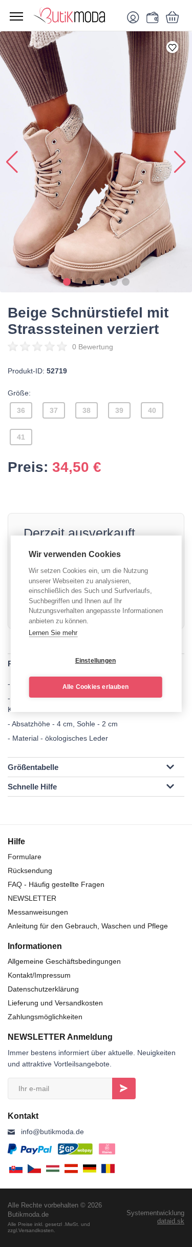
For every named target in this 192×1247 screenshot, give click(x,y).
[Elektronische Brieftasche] (151, 17)
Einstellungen (95, 660)
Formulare (24, 857)
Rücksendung (30, 870)
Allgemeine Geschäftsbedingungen (64, 961)
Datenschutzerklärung (43, 989)
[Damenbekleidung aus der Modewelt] (75, 15)
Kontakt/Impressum (39, 975)
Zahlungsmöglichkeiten (45, 1017)
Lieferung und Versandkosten (55, 1003)
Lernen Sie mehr (53, 633)
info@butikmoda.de (52, 1131)
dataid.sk (170, 1221)
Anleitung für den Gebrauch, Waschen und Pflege (88, 926)
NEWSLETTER (32, 898)
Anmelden (124, 1088)
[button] (67, 282)
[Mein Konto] (135, 17)
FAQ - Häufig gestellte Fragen (56, 884)
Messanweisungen (38, 912)
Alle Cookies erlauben (95, 686)
